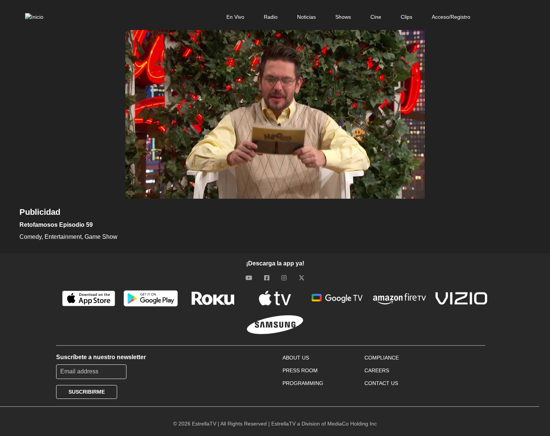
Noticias (306, 17)
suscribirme (86, 392)
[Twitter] (302, 278)
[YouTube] (248, 278)
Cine (375, 17)
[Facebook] (266, 278)
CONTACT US (381, 383)
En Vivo (235, 17)
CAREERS (376, 370)
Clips (406, 17)
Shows (343, 17)
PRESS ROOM (300, 370)
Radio (271, 17)
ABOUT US (295, 358)
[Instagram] (284, 278)
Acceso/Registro (451, 17)
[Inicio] (34, 17)
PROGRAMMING (302, 383)
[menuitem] (235, 16)
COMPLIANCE (381, 358)
